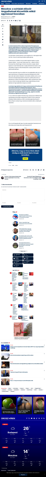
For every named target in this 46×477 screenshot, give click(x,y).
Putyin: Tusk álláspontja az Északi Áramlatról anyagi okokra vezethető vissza (26, 287)
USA (32, 388)
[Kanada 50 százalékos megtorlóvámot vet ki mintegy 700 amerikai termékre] (15, 217)
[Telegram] (28, 262)
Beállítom (25, 158)
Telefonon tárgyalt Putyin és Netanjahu (19, 372)
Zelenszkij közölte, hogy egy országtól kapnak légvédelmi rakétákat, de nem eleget (25, 230)
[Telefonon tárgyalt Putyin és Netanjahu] (5, 373)
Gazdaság (10, 389)
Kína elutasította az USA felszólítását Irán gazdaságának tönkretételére (25, 275)
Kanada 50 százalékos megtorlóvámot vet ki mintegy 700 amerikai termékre (25, 216)
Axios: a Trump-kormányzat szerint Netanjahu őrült (21, 380)
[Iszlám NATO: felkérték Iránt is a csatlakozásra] (20, 317)
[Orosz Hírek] (6, 1)
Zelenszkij (23, 389)
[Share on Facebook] (7, 21)
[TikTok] (36, 418)
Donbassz (40, 389)
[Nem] (44, 474)
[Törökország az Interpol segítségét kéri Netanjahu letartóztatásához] (31, 317)
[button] (37, 1)
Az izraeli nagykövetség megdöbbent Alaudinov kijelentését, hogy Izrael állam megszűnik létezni (14, 276)
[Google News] (34, 418)
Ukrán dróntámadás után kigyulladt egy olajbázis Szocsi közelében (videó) (26, 363)
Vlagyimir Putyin (38, 388)
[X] (28, 255)
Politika (11, 345)
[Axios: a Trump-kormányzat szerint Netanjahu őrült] (5, 381)
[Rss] (44, 418)
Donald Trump (29, 389)
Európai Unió (16, 389)
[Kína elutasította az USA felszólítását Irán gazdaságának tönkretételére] (31, 274)
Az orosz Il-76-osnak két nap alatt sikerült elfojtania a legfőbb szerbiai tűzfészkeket (14, 287)
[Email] (16, 21)
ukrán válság (15, 388)
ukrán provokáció (5, 391)
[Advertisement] (25, 113)
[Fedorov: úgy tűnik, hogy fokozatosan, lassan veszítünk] (15, 224)
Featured (21, 388)
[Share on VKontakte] (12, 21)
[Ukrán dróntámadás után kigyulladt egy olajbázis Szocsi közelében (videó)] (5, 365)
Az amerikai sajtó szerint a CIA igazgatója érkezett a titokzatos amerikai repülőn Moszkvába (26, 237)
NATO (35, 389)
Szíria (13, 165)
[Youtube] (18, 258)
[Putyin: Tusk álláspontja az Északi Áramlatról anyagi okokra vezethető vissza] (31, 284)
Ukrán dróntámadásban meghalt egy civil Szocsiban (21, 355)
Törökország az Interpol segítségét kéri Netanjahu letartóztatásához (24, 318)
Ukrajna (27, 388)
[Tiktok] (28, 258)
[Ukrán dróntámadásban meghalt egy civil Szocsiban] (5, 356)
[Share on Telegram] (14, 21)
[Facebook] (18, 255)
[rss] (18, 265)
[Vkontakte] (18, 262)
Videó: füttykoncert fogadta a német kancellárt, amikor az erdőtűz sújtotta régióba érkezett (26, 298)
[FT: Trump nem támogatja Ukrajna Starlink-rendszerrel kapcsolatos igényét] (20, 294)
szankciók (4, 389)
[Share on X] (9, 21)
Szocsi (16, 165)
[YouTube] (32, 418)
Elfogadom (23, 474)
